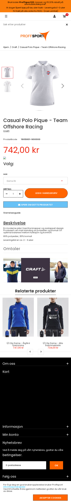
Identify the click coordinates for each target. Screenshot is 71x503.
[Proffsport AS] (35, 36)
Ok (56, 465)
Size (5, 174)
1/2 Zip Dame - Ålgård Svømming (18, 344)
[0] (64, 16)
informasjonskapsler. (14, 486)
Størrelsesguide (11, 213)
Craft (6, 131)
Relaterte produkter (35, 291)
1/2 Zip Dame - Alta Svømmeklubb (53, 344)
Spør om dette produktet (37, 204)
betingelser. (12, 455)
